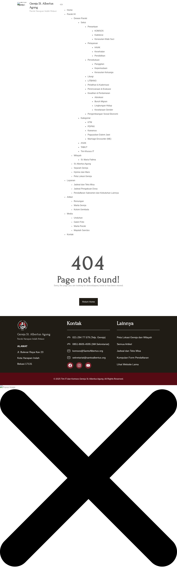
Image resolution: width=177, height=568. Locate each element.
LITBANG (92, 80)
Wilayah (77, 155)
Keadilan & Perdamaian (99, 93)
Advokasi (99, 97)
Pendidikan (100, 56)
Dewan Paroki (80, 18)
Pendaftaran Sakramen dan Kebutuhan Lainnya (96, 193)
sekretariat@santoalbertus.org (89, 357)
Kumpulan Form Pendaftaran (133, 357)
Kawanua (92, 130)
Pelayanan (93, 43)
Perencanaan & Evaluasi (99, 89)
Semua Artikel (124, 344)
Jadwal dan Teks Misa (84, 184)
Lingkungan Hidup (103, 105)
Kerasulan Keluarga (104, 72)
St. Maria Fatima (88, 159)
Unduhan (78, 218)
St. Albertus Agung (82, 164)
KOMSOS (99, 31)
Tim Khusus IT (87, 151)
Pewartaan (93, 26)
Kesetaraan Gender (104, 110)
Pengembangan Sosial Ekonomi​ (103, 114)
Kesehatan (100, 51)
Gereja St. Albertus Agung (33, 334)
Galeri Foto (79, 222)
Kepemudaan (101, 68)
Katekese (99, 35)
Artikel (70, 197)
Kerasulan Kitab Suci (104, 39)
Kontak (70, 234)
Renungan (79, 201)
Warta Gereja (80, 205)
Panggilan (99, 64)
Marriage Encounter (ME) (99, 139)
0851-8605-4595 (81, 344)
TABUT (84, 147)
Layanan (71, 180)
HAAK (97, 47)
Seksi (83, 22)
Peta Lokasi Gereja (83, 176)
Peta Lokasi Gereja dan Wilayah (134, 337)
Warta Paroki (80, 226)
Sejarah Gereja (81, 168)
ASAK (83, 143)
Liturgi (91, 76)
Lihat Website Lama (128, 364)
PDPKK (91, 126)
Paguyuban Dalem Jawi (99, 135)
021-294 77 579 (81, 337)
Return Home (88, 302)
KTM (90, 122)
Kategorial (85, 118)
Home (70, 10)
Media (70, 213)
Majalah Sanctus (82, 230)
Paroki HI (71, 14)
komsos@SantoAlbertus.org (87, 350)
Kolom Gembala (81, 209)
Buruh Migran (101, 101)
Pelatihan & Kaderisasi (98, 85)
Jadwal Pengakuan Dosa (85, 189)
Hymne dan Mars (82, 172)
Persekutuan (94, 60)
